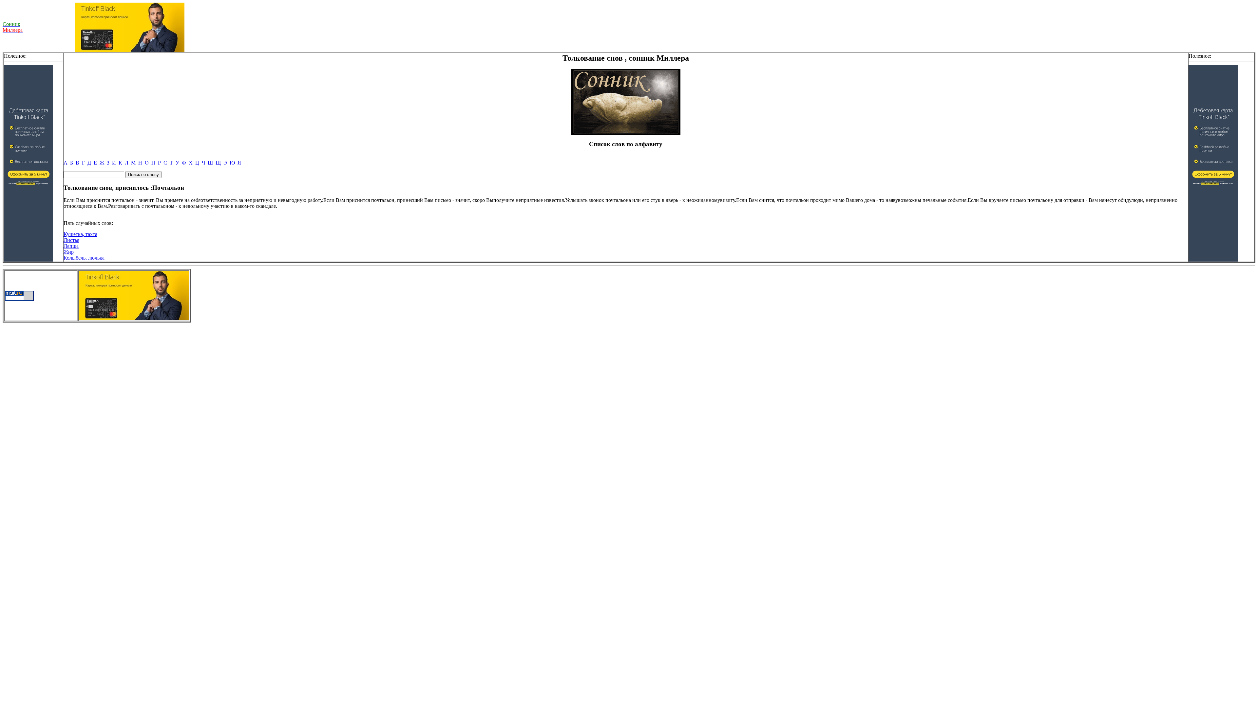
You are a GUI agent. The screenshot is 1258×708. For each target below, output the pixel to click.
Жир (69, 252)
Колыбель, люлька (84, 258)
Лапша (71, 246)
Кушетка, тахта (80, 234)
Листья (71, 240)
